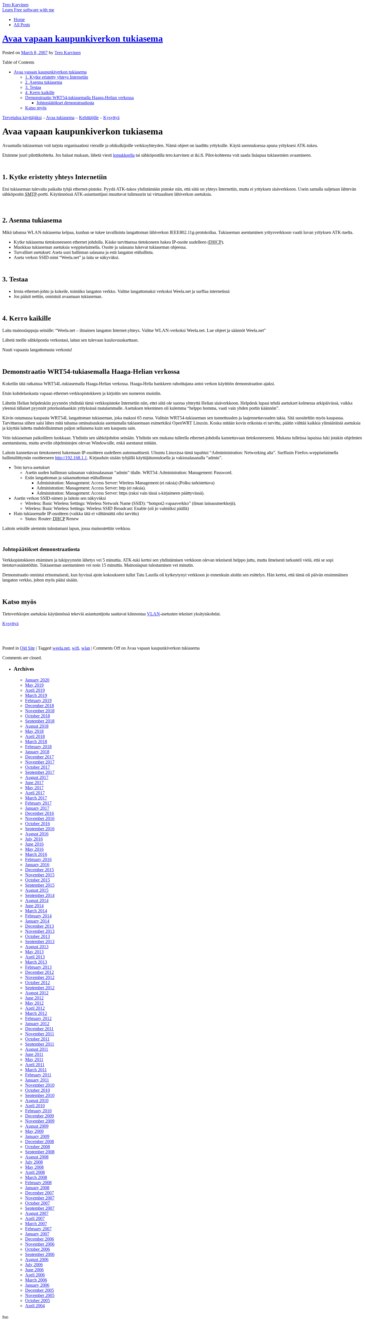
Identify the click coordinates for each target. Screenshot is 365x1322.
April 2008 (35, 1172)
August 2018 (36, 726)
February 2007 (38, 1228)
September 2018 (39, 721)
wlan (85, 648)
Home (19, 19)
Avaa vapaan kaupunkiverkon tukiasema (82, 38)
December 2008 (39, 1141)
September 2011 (39, 1044)
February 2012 (38, 1018)
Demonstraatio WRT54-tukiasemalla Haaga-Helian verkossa (79, 97)
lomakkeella (124, 155)
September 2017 (39, 772)
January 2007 (37, 1233)
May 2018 (34, 731)
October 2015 (37, 880)
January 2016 (37, 864)
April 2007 (35, 1218)
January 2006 (37, 1285)
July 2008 (34, 1162)
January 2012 (37, 1023)
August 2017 (36, 777)
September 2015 (39, 885)
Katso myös (35, 107)
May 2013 (34, 951)
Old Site (27, 648)
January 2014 (37, 921)
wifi (75, 648)
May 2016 (34, 849)
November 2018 (39, 710)
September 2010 (39, 1095)
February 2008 (38, 1182)
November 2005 (39, 1295)
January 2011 (37, 1080)
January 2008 (37, 1187)
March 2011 (36, 1069)
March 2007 (36, 1223)
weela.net (61, 648)
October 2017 (37, 767)
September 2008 (39, 1151)
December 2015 (39, 869)
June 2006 (34, 1269)
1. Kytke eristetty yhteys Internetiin (56, 77)
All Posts (22, 24)
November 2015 (39, 874)
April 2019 (35, 690)
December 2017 (39, 756)
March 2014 (36, 910)
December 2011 (39, 1028)
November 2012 (39, 977)
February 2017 (38, 803)
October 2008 (37, 1146)
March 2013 (36, 962)
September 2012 (39, 987)
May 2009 (34, 1131)
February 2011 (38, 1074)
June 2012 (34, 997)
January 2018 (37, 751)
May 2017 (34, 787)
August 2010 (36, 1100)
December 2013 (39, 926)
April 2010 (35, 1105)
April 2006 (35, 1274)
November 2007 (39, 1197)
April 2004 (35, 1305)
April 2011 (34, 1064)
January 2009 (37, 1136)
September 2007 (39, 1208)
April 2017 (35, 792)
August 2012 (36, 992)
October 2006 (37, 1249)
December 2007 (39, 1192)
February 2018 (38, 746)
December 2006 (39, 1239)
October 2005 (37, 1300)
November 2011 (39, 1033)
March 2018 (36, 741)
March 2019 (36, 695)
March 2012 (36, 1013)
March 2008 (36, 1177)
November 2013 (39, 931)
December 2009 (39, 1115)
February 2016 (38, 859)
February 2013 (38, 967)
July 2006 (34, 1264)
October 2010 (37, 1090)
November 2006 (39, 1244)
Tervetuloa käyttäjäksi (22, 117)
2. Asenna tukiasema (43, 82)
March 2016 (36, 854)
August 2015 (36, 890)
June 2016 (34, 844)
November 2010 (39, 1085)
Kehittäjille (89, 117)
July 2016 (34, 839)
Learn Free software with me (28, 9)
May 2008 (34, 1167)
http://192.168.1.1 (71, 457)
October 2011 (37, 1039)
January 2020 (37, 680)
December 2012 (39, 972)
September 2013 (39, 941)
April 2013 (35, 956)
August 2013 (36, 946)
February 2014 (38, 915)
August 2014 (36, 900)
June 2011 (34, 1054)
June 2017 (34, 782)
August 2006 (36, 1259)
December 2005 (39, 1290)
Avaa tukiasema (60, 117)
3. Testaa (33, 87)
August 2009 (36, 1126)
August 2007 (36, 1213)
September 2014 (39, 895)
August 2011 (36, 1049)
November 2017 (39, 762)
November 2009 (39, 1121)
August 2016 (36, 833)
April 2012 (35, 1008)
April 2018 (35, 736)
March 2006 (36, 1280)
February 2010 (38, 1110)
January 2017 (37, 808)
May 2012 (34, 1003)
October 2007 (37, 1203)
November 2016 (39, 818)
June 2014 (34, 905)
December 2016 (39, 813)
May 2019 (34, 685)
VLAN (153, 613)
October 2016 (37, 823)
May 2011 (34, 1059)
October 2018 (37, 715)
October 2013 (37, 936)
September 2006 (39, 1254)
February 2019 (38, 700)
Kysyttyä (111, 117)
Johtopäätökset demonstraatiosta (65, 102)
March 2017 (36, 797)
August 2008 (36, 1156)
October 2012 (37, 982)
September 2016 (39, 828)
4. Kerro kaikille (39, 92)
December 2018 (39, 705)
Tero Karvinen (15, 4)
